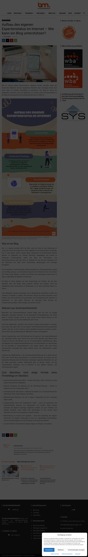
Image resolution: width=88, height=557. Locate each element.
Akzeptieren (49, 550)
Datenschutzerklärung (67, 553)
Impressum (77, 553)
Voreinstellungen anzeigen (76, 550)
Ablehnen (61, 550)
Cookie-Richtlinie (55, 553)
